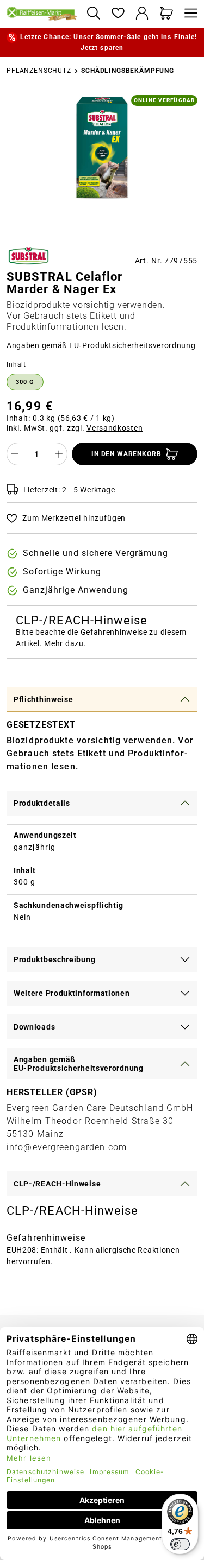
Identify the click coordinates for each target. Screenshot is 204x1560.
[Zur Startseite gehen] (42, 14)
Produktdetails (42, 803)
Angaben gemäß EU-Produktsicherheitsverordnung (79, 1063)
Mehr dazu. (65, 643)
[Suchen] (93, 13)
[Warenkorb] (166, 13)
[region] (102, 165)
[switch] (180, 1544)
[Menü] (188, 13)
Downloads (34, 1026)
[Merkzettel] (118, 13)
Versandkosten (114, 428)
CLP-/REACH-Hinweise (57, 1183)
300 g (25, 382)
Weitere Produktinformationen (72, 993)
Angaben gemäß (101, 345)
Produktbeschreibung (54, 959)
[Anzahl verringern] (15, 454)
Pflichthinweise (43, 699)
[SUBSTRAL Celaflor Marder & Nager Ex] (102, 152)
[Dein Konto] (142, 13)
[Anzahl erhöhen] (59, 454)
